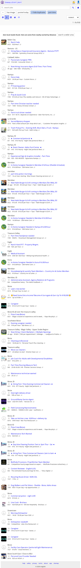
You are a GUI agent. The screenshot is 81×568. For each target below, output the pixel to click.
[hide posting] (20, 44)
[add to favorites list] (9, 42)
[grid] (11, 17)
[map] (19, 17)
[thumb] (7, 17)
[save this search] (78, 8)
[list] (3, 17)
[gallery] (15, 17)
